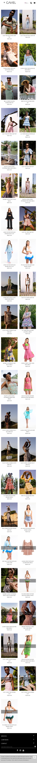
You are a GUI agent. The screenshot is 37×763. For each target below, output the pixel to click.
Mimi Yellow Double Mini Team (27, 496)
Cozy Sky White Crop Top (27, 298)
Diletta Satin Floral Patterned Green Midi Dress (9, 397)
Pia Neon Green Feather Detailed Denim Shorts (28, 594)
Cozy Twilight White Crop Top (9, 36)
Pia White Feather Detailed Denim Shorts (28, 529)
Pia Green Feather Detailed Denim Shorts (9, 725)
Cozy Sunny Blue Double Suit (27, 693)
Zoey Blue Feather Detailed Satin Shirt (9, 562)
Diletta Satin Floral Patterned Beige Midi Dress (9, 167)
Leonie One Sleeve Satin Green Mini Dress (9, 298)
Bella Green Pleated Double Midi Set (9, 102)
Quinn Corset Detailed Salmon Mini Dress (27, 562)
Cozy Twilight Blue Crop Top (27, 36)
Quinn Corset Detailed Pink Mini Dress (9, 627)
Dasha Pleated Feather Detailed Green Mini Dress (28, 660)
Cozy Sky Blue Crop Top (28, 167)
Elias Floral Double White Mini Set (9, 463)
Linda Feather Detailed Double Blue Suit (9, 265)
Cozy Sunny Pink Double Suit (9, 693)
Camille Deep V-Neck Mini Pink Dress (27, 364)
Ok (34, 757)
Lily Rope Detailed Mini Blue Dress (27, 134)
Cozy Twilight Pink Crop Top (9, 134)
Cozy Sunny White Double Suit (9, 660)
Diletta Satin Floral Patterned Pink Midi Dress (27, 200)
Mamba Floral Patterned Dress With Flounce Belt (9, 594)
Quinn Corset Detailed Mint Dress (28, 431)
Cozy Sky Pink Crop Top (27, 232)
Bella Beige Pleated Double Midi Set (9, 529)
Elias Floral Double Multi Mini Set (27, 463)
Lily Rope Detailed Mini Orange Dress (9, 496)
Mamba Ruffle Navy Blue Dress (9, 200)
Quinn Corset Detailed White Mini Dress (9, 69)
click (15, 760)
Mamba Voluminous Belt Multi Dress (9, 364)
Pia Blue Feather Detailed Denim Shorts (27, 265)
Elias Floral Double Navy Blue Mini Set (9, 431)
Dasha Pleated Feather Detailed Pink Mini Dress (27, 396)
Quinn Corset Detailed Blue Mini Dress (28, 69)
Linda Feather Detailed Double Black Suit (9, 233)
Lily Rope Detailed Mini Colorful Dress (28, 331)
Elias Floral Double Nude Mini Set (9, 331)
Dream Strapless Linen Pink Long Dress (28, 627)
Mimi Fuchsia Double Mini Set (27, 102)
